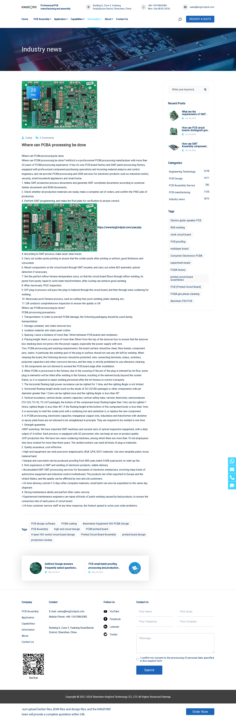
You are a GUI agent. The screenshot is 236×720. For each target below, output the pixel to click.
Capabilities (77, 19)
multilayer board (179, 248)
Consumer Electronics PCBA (186, 255)
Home (25, 19)
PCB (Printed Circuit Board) (185, 286)
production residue (41, 540)
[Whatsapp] (232, 461)
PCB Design (189, 178)
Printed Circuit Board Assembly (98, 534)
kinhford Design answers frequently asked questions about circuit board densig (60, 566)
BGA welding (177, 227)
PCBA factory (178, 269)
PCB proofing (177, 241)
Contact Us (122, 19)
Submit (149, 670)
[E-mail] (232, 469)
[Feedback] (232, 485)
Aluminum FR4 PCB (181, 301)
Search (174, 32)
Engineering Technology (189, 171)
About (108, 19)
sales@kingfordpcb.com (202, 7)
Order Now (200, 712)
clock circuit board (180, 234)
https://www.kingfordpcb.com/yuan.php (119, 227)
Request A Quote (200, 19)
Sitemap (166, 696)
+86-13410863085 (157, 5)
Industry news (189, 199)
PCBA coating (69, 523)
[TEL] (232, 477)
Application (60, 19)
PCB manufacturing (189, 192)
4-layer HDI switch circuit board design (53, 534)
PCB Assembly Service (189, 185)
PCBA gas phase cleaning (184, 293)
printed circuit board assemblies (181, 278)
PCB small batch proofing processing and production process (103, 566)
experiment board (180, 262)
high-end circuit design (67, 529)
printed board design (133, 534)
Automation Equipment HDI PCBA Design (106, 523)
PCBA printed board (97, 529)
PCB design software (43, 523)
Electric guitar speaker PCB (185, 220)
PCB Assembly (41, 19)
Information (93, 19)
